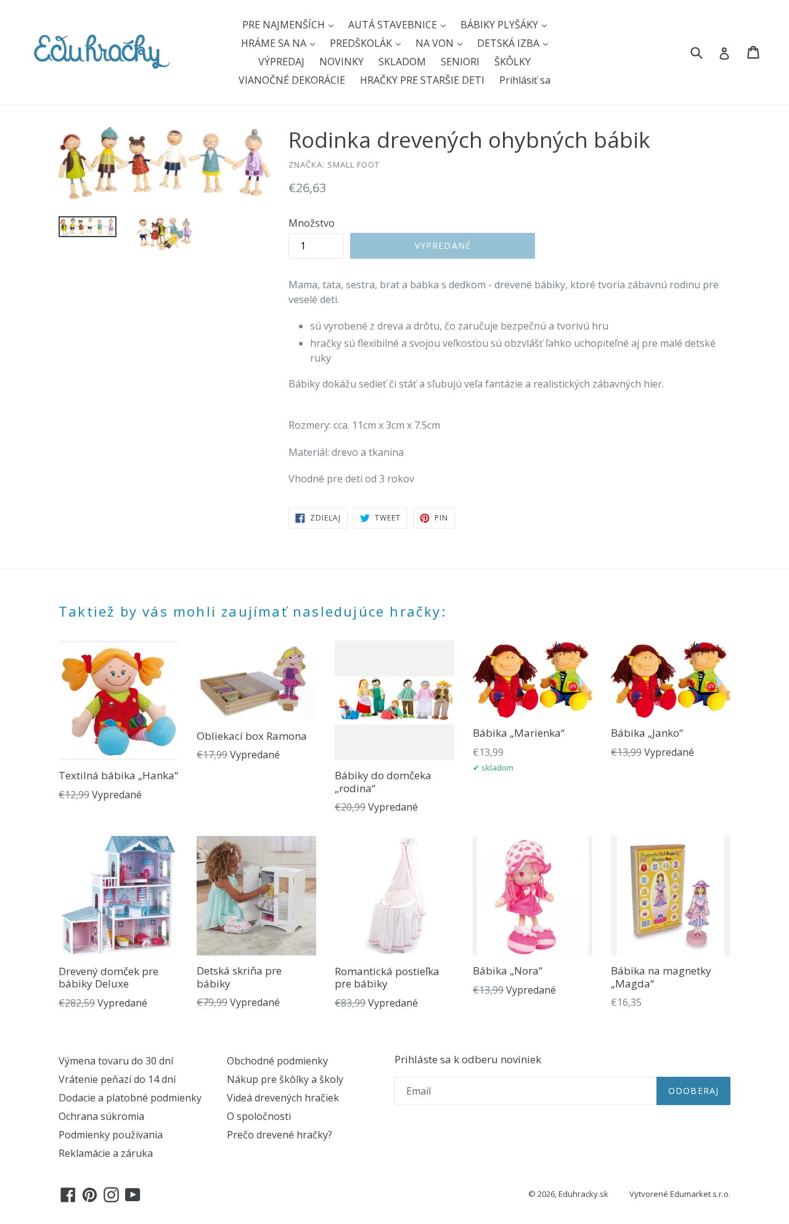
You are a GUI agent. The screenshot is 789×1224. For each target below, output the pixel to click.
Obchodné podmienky (277, 1061)
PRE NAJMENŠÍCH (284, 24)
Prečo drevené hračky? (279, 1134)
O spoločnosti (259, 1116)
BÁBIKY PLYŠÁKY (500, 24)
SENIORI (460, 61)
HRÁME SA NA (275, 43)
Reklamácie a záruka (106, 1153)
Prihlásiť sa (524, 80)
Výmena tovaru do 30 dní (116, 1061)
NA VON (435, 43)
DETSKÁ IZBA (509, 43)
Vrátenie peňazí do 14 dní (117, 1079)
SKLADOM (402, 61)
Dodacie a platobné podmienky (130, 1097)
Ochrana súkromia (101, 1116)
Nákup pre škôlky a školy (285, 1079)
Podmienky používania (111, 1134)
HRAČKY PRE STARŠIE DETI (422, 80)
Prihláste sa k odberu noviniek (467, 1059)
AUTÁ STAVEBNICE (393, 24)
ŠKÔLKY (512, 61)
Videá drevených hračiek (283, 1097)
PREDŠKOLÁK (362, 43)
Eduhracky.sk (583, 1193)
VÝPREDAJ (281, 61)
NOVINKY (341, 61)
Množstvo (311, 223)
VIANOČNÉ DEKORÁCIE (292, 80)
